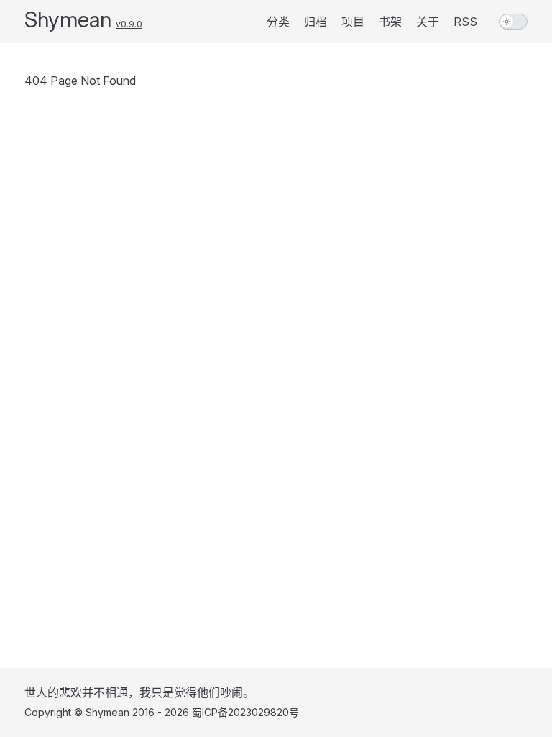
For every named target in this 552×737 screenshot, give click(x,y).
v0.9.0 (129, 24)
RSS (465, 21)
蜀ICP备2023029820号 (245, 712)
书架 (390, 21)
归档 (315, 21)
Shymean (67, 19)
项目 (352, 21)
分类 (278, 21)
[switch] (513, 22)
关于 (427, 21)
